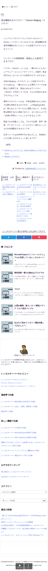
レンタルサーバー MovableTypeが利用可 (24, 187)
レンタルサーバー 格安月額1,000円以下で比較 (18, 402)
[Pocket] (39, 237)
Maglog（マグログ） (12, 156)
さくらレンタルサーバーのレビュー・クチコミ (18, 386)
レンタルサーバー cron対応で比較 (13, 428)
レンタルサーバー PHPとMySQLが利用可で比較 (19, 437)
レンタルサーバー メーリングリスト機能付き (24, 199)
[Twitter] (8, 237)
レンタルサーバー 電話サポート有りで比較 (17, 455)
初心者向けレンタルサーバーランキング (39, 187)
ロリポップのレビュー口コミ (11, 383)
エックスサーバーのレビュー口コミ (14, 380)
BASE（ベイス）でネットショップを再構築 (17, 522)
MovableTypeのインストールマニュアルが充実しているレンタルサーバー (29, 257)
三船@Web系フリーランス (35, 168)
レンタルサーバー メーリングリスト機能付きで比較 (20, 450)
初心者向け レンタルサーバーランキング (16, 472)
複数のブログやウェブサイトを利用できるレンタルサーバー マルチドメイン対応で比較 (23, 444)
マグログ (41, 163)
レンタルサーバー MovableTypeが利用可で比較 (18, 433)
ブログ (15, 7)
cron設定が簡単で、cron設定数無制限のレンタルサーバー (22, 525)
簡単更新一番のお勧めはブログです (29, 272)
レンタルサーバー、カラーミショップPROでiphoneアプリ (22, 535)
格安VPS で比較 (7, 411)
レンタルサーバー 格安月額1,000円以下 (8, 187)
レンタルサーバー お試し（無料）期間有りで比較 (19, 406)
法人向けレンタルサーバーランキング (39, 194)
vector (29, 163)
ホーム (6, 7)
